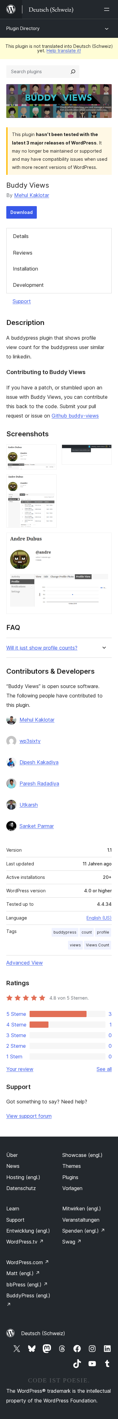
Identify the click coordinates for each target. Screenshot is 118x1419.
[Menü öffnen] (108, 9)
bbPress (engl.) (27, 1284)
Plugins (70, 1177)
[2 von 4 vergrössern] (103, 453)
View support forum (29, 1116)
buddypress (64, 932)
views (75, 945)
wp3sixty (30, 741)
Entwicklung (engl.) (28, 1231)
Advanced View (24, 963)
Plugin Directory (23, 28)
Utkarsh (29, 805)
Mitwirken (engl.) (81, 1208)
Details (21, 236)
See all (104, 1069)
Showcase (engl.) (82, 1155)
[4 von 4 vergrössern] (103, 541)
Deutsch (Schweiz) (43, 1333)
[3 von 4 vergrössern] (48, 483)
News (13, 1166)
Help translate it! (64, 50)
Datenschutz (21, 1188)
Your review (19, 1069)
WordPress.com (27, 1262)
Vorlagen (72, 1188)
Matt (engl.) (23, 1273)
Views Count (97, 945)
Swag (71, 1242)
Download (21, 212)
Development (28, 285)
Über (12, 1155)
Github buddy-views (75, 416)
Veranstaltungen (80, 1220)
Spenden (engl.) (83, 1231)
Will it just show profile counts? (41, 648)
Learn (12, 1208)
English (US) (99, 917)
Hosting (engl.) (23, 1177)
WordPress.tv (25, 1242)
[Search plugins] (73, 71)
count (86, 932)
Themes (71, 1166)
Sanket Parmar (37, 826)
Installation (25, 269)
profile (103, 932)
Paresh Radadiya (39, 783)
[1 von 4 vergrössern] (48, 453)
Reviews (22, 253)
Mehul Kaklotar (31, 195)
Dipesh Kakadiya (39, 762)
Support (22, 301)
